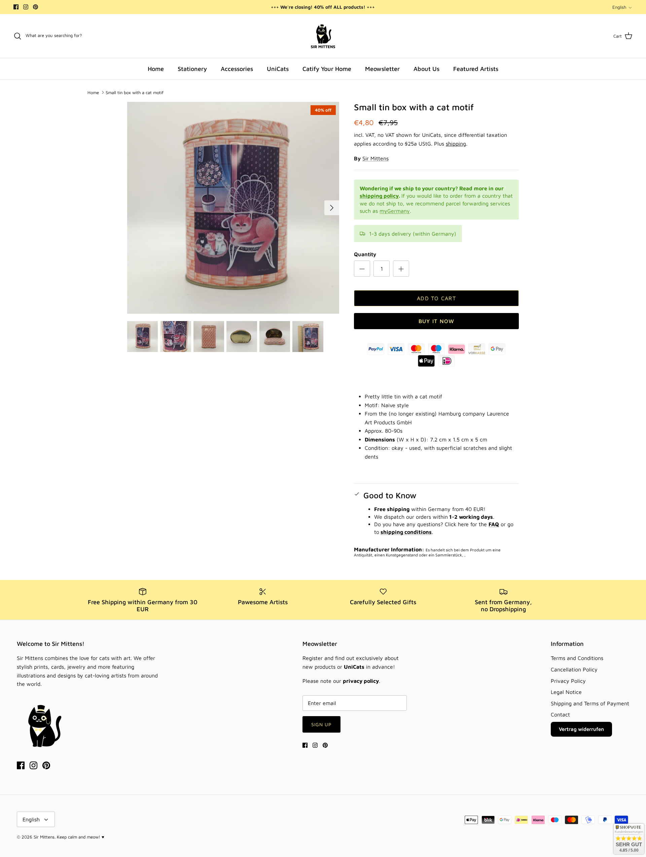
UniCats (278, 68)
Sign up (321, 724)
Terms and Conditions (577, 658)
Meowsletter (382, 68)
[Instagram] (25, 6)
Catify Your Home (326, 68)
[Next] (331, 207)
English (619, 7)
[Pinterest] (35, 6)
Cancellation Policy (574, 669)
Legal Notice (566, 692)
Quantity (365, 254)
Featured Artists (475, 68)
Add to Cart (436, 298)
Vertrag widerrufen (581, 729)
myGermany (395, 211)
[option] (233, 208)
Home (156, 68)
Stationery (192, 68)
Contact (560, 714)
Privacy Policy (568, 681)
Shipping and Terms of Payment (590, 703)
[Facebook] (16, 6)
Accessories (237, 68)
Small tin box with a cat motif (135, 92)
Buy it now (437, 321)
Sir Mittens (375, 158)
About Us (426, 68)
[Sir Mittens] (323, 36)
